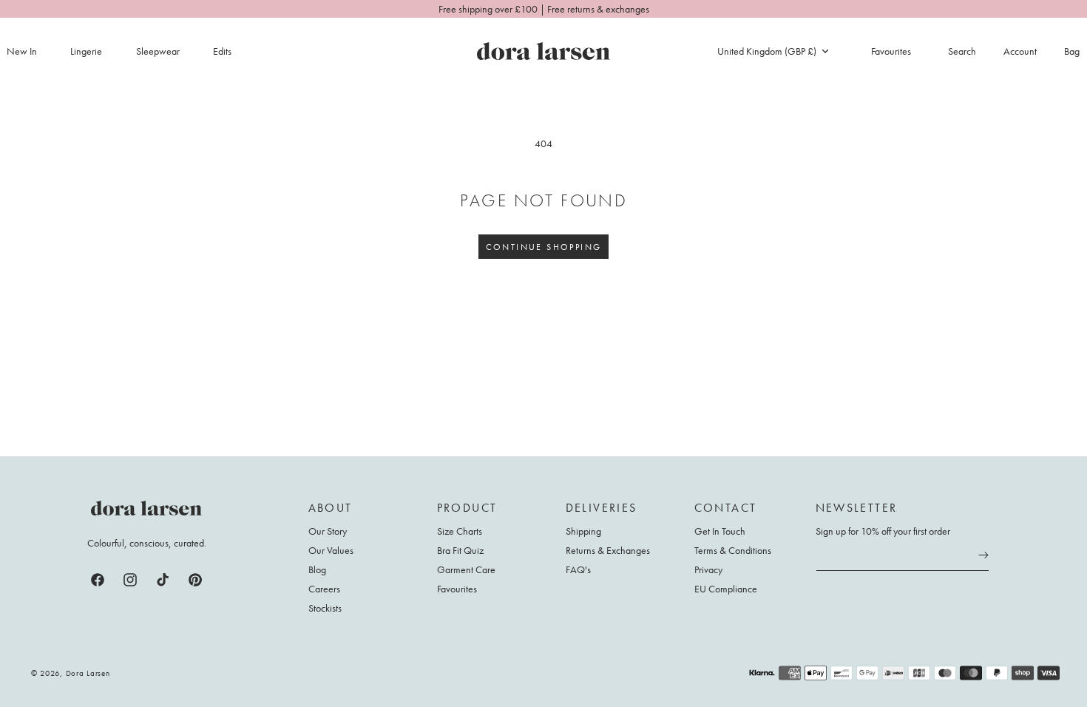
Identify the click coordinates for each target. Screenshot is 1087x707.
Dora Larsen (88, 673)
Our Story (327, 531)
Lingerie (86, 51)
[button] (94, 51)
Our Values (330, 550)
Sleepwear (158, 51)
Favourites (457, 588)
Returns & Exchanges (608, 550)
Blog (317, 569)
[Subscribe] (983, 555)
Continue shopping (544, 247)
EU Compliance (725, 588)
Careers (324, 588)
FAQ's (578, 569)
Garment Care (466, 569)
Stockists (325, 608)
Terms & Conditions (732, 550)
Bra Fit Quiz (460, 550)
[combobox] (773, 51)
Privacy (708, 569)
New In (22, 51)
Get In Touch (719, 531)
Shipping (583, 531)
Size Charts (459, 531)
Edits (222, 51)
